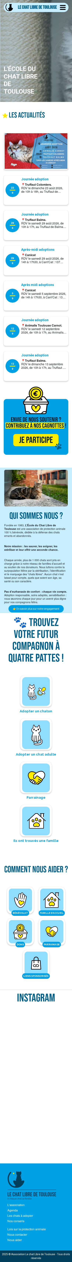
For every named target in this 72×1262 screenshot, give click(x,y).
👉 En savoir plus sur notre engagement (36, 608)
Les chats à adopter (20, 1215)
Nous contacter (17, 1234)
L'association (16, 1205)
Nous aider (14, 1240)
